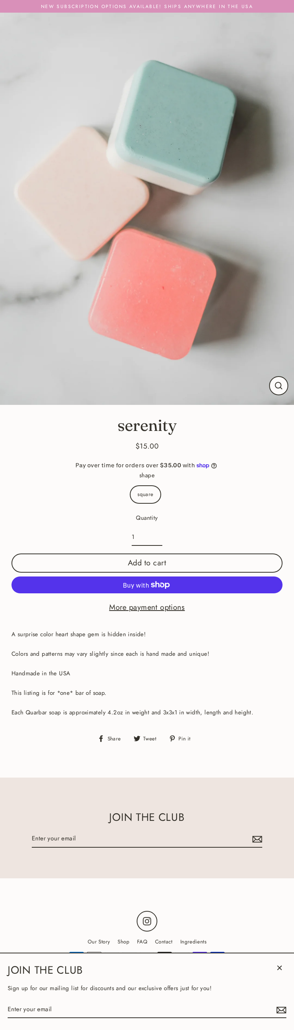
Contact (164, 941)
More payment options (147, 607)
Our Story (99, 941)
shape (147, 475)
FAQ (142, 941)
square (145, 494)
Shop (123, 941)
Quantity (147, 518)
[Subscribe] (256, 838)
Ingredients (193, 941)
